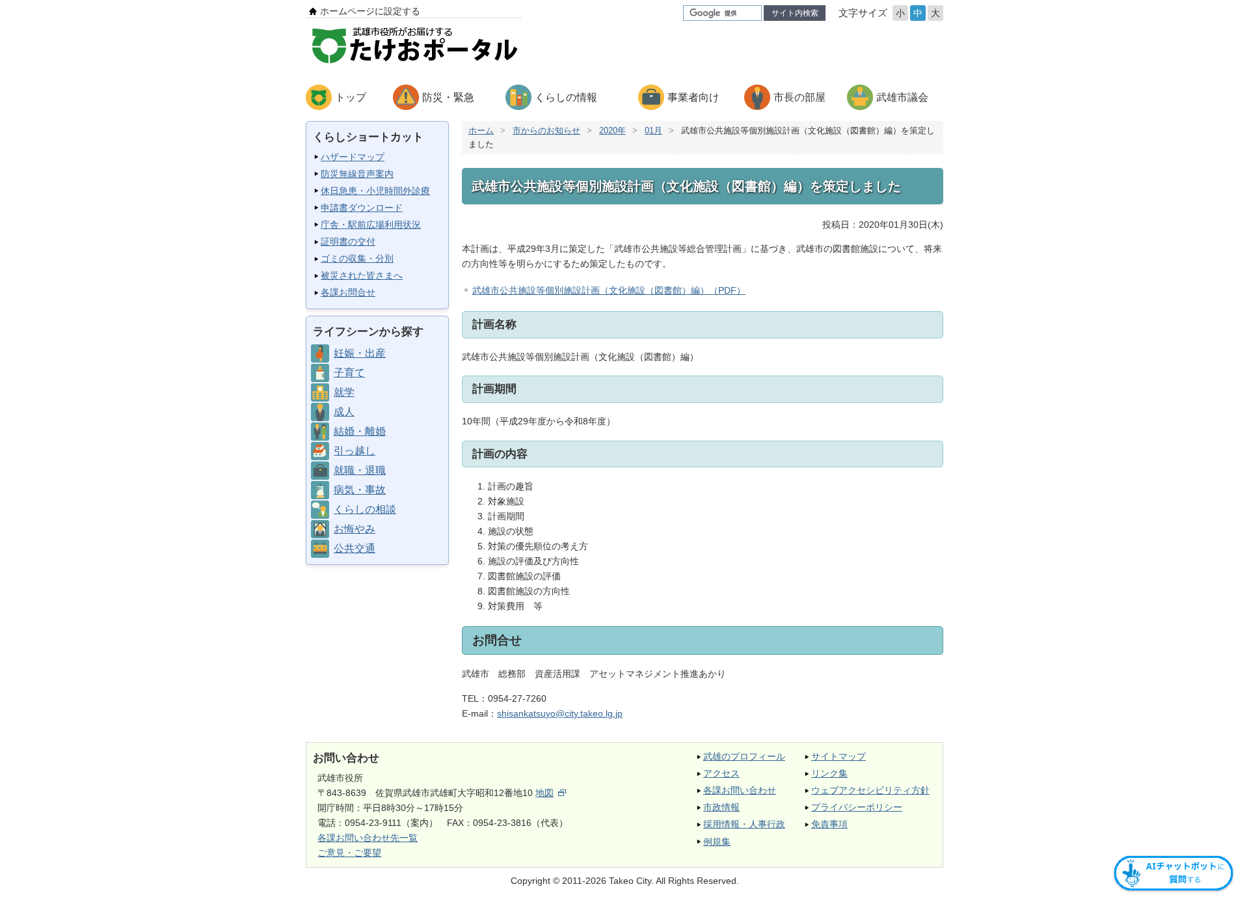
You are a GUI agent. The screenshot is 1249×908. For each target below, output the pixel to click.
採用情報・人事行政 (744, 824)
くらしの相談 (365, 509)
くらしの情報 (566, 97)
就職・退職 (360, 470)
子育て (349, 372)
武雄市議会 (902, 97)
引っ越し (354, 450)
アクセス (721, 773)
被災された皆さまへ (362, 275)
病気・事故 (360, 489)
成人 (344, 411)
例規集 (717, 841)
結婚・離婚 (360, 431)
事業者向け (693, 97)
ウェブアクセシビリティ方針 (870, 790)
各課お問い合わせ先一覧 (367, 837)
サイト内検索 (795, 13)
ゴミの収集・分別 (357, 258)
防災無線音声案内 (357, 174)
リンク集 (829, 773)
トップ (350, 97)
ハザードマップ (352, 157)
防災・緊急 (448, 97)
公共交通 (354, 548)
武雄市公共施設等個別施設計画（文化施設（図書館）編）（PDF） (608, 290)
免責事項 (829, 824)
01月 (653, 130)
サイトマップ (838, 756)
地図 (544, 793)
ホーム (481, 130)
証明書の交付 (348, 241)
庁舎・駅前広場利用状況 (371, 224)
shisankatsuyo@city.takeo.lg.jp (560, 713)
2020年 (612, 130)
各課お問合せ (348, 292)
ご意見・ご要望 (349, 852)
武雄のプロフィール (744, 756)
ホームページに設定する (370, 11)
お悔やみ (354, 528)
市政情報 (721, 807)
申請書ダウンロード (362, 207)
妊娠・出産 (360, 353)
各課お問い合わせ (739, 790)
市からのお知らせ (546, 130)
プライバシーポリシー (856, 807)
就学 (344, 392)
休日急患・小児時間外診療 (375, 191)
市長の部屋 (799, 97)
